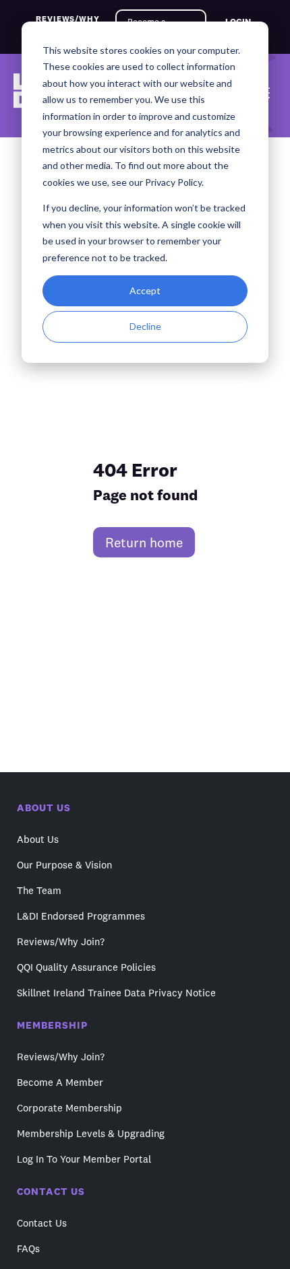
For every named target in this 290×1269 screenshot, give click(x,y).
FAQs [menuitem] (28, 1248)
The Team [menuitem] (39, 890)
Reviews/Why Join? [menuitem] (61, 941)
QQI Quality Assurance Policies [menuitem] (86, 967)
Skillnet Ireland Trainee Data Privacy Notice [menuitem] (116, 992)
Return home (144, 542)
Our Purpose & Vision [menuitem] (64, 864)
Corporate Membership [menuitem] (69, 1107)
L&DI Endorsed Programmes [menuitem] (81, 916)
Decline (145, 326)
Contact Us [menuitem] (42, 1222)
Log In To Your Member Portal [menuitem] (84, 1159)
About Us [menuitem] (38, 839)
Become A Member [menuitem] (60, 1082)
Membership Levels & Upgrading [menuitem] (91, 1133)
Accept (145, 290)
